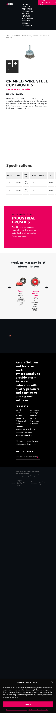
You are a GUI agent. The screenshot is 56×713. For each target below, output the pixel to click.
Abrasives (19, 407)
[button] (52, 682)
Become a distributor (27, 24)
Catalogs (26, 7)
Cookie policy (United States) (19, 480)
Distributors (27, 11)
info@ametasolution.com (26, 441)
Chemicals (20, 416)
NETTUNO (26, 21)
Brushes (19, 413)
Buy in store (12, 67)
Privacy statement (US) (42, 480)
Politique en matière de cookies (16, 710)
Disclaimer (26, 480)
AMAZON (25, 14)
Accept (28, 704)
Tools (18, 410)
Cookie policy (13, 480)
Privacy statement (34, 480)
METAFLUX (26, 16)
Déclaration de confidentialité (38, 710)
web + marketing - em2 (33, 474)
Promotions (27, 9)
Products (26, 4)
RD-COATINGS (27, 18)
